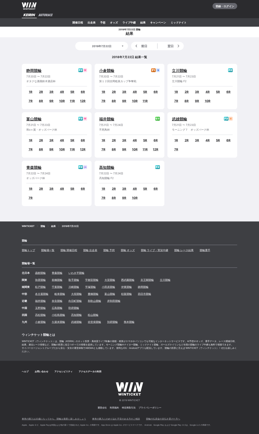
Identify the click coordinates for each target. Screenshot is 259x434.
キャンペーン (158, 22)
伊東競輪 (126, 286)
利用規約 (114, 407)
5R (72, 92)
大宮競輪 (109, 279)
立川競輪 (179, 70)
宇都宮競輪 (91, 279)
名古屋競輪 (41, 293)
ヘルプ (25, 371)
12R (83, 101)
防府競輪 (73, 307)
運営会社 (102, 407)
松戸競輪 (40, 286)
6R (83, 92)
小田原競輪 (108, 286)
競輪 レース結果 (184, 250)
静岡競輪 (34, 70)
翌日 (171, 46)
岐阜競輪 (59, 293)
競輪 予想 (109, 250)
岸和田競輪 (113, 300)
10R (62, 101)
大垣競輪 (76, 293)
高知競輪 (106, 167)
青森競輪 (34, 167)
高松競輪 (40, 314)
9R (51, 101)
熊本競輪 (129, 321)
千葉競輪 (57, 286)
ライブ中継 (129, 22)
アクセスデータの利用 (90, 371)
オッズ (114, 22)
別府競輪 (112, 321)
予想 (102, 22)
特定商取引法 (129, 407)
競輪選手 (205, 250)
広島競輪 (57, 307)
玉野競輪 (40, 307)
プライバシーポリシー (150, 407)
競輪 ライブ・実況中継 (154, 250)
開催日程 (77, 22)
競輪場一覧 (47, 250)
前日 (144, 46)
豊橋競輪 (93, 293)
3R (51, 92)
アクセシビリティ (63, 371)
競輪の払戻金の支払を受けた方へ (163, 418)
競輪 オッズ (128, 250)
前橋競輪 (57, 279)
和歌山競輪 (94, 300)
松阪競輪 (126, 293)
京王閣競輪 (147, 279)
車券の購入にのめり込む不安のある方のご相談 (116, 418)
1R (30, 92)
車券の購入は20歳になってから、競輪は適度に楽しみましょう (54, 418)
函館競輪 (40, 272)
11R (72, 101)
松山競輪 (93, 314)
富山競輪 (34, 119)
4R (62, 92)
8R (41, 101)
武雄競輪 (179, 119)
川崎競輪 (73, 286)
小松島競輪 (58, 314)
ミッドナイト (179, 22)
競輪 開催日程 (68, 250)
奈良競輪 (57, 300)
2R (41, 92)
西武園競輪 (127, 279)
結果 (143, 22)
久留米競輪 (58, 321)
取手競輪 (73, 279)
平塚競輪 (90, 286)
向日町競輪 (75, 300)
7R (31, 101)
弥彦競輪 (40, 279)
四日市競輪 (144, 293)
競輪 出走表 (90, 250)
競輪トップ (28, 250)
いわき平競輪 (76, 272)
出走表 (92, 22)
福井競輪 (106, 119)
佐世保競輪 (94, 321)
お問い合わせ (41, 371)
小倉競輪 (106, 70)
